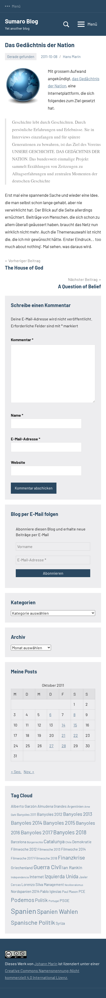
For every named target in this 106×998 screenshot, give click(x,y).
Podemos (22, 899)
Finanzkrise (71, 857)
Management (54, 884)
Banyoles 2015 (59, 823)
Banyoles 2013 (77, 814)
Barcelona (18, 842)
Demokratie (81, 842)
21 (63, 735)
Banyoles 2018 (70, 832)
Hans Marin (72, 56)
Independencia (20, 877)
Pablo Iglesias (50, 891)
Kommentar (22, 339)
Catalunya (54, 841)
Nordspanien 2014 (25, 891)
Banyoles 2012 (49, 814)
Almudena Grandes (52, 806)
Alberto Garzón (24, 806)
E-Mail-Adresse (25, 438)
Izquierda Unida (61, 876)
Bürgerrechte (35, 842)
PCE (82, 891)
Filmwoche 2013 (48, 849)
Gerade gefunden (20, 56)
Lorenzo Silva (32, 884)
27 (51, 745)
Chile (68, 842)
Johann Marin (45, 963)
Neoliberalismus (74, 884)
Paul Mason (70, 892)
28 (64, 745)
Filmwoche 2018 (45, 858)
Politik (41, 900)
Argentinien (75, 806)
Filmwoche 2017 (22, 858)
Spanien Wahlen (57, 911)
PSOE (65, 900)
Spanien (23, 911)
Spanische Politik (33, 922)
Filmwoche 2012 (24, 849)
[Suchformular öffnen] (66, 24)
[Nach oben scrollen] (96, 988)
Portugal (54, 900)
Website (18, 462)
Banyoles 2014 (26, 823)
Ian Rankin (72, 867)
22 (75, 735)
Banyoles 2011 (26, 815)
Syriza (60, 923)
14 (63, 725)
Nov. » (29, 771)
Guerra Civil (47, 866)
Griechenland (22, 867)
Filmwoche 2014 (73, 849)
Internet (37, 876)
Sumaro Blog (21, 21)
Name (17, 415)
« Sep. (16, 771)
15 (75, 725)
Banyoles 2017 (37, 832)
